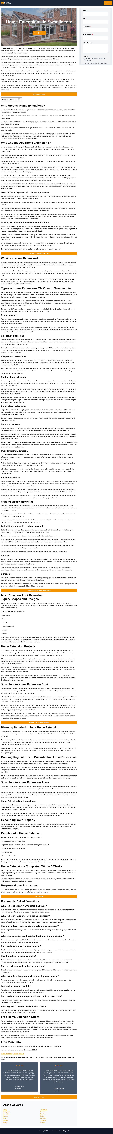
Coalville (16, 1053)
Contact (107, 3)
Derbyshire (6, 1112)
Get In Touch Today (39, 94)
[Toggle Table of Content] (18, 99)
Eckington (43, 1120)
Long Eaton (6, 1114)
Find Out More (39, 896)
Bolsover (42, 1112)
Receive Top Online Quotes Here (39, 722)
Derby (5, 1109)
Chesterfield (43, 1109)
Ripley (5, 1122)
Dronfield (43, 1118)
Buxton (42, 1116)
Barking (21, 1053)
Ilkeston (5, 1116)
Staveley (42, 1114)
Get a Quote (38, 33)
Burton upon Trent (6, 1053)
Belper (5, 1118)
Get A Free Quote (39, 1097)
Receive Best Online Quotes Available (39, 590)
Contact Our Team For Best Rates (39, 253)
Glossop (42, 1122)
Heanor (5, 1120)
